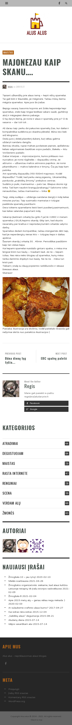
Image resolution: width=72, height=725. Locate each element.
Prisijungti (13, 689)
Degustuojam (13, 453)
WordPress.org (16, 701)
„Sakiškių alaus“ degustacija (23, 616)
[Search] (7, 3)
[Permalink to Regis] (9, 545)
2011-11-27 (20, 86)
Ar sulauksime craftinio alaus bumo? (28, 607)
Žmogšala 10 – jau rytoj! (22, 577)
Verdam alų (12, 503)
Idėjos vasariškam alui (20, 624)
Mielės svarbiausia (18, 581)
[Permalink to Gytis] (23, 545)
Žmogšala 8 (15, 596)
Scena (7, 493)
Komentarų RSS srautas (21, 697)
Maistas (8, 52)
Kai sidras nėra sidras (20, 612)
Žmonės (8, 513)
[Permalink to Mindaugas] (37, 545)
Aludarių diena (16, 620)
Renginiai (10, 483)
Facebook (34, 403)
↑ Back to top (36, 720)
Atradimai (10, 443)
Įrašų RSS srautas (18, 693)
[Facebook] (59, 3)
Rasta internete (15, 473)
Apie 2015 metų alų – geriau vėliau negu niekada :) (36, 600)
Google (33, 409)
